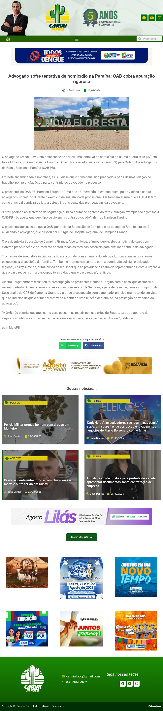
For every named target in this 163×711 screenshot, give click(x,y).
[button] (76, 39)
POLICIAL (15, 402)
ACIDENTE (15, 458)
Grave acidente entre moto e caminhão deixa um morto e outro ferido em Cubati (39, 482)
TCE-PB (97, 456)
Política (97, 401)
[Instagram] (159, 17)
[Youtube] (151, 17)
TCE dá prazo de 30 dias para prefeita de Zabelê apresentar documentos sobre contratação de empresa (121, 482)
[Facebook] (144, 17)
